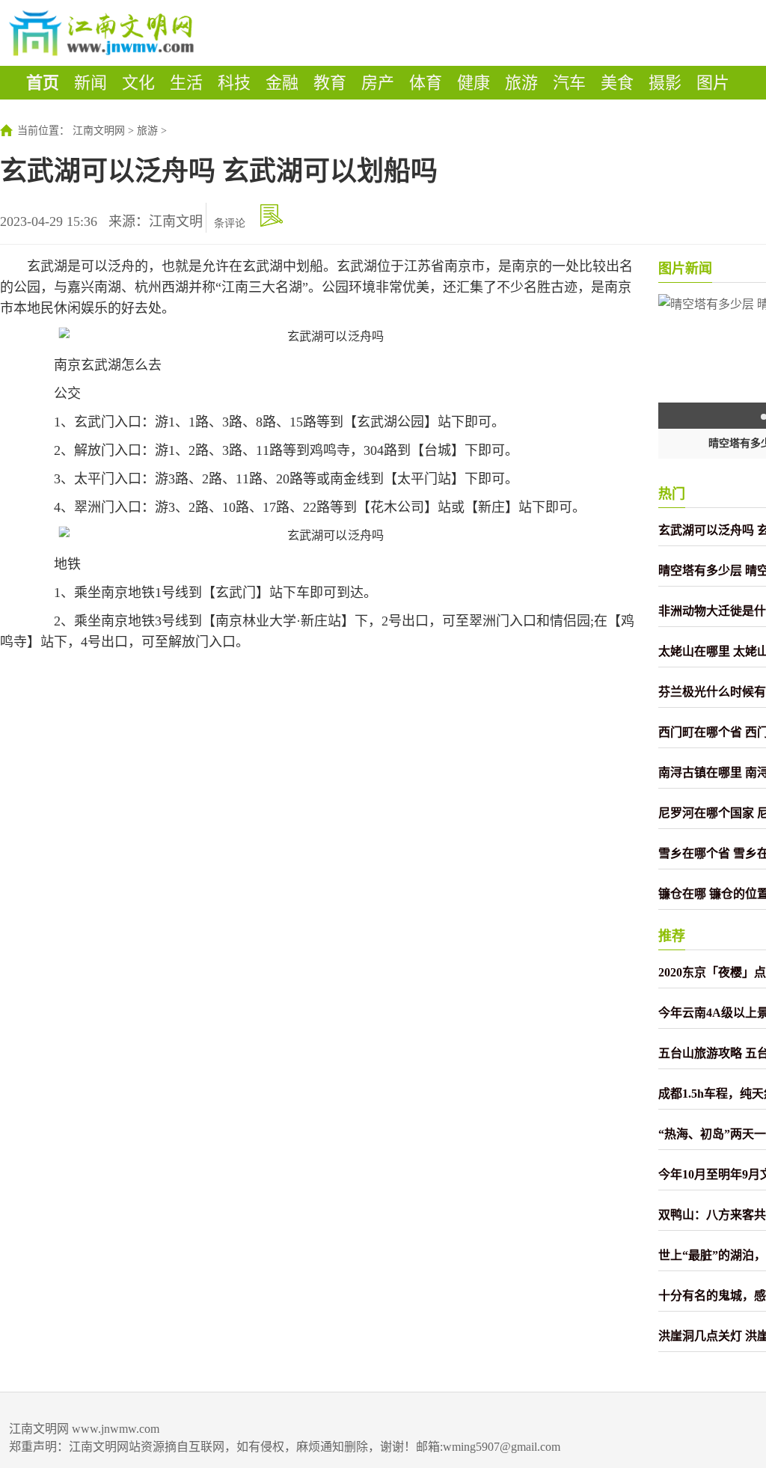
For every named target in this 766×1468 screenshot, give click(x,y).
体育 (425, 82)
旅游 (521, 82)
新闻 (90, 82)
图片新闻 (685, 268)
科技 (234, 82)
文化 (138, 82)
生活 (186, 82)
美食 (617, 82)
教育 (329, 82)
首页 (42, 82)
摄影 (665, 82)
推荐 (671, 936)
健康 (473, 82)
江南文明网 (99, 130)
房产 (377, 82)
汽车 (569, 82)
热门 (671, 493)
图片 (712, 82)
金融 (282, 82)
